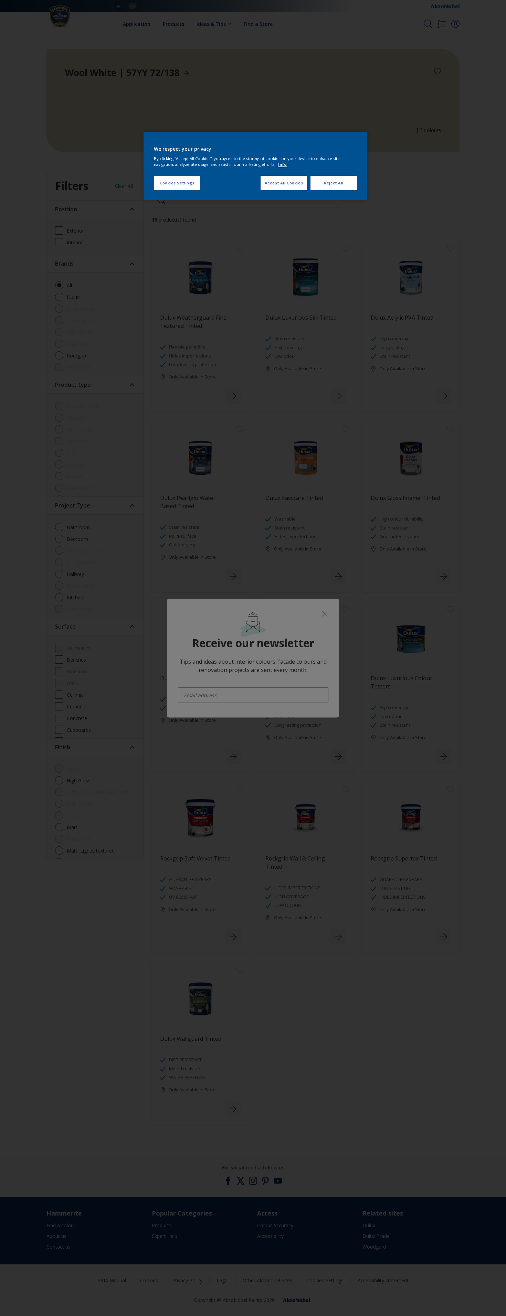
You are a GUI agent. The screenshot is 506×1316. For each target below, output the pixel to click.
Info (282, 164)
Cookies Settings (177, 182)
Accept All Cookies (284, 182)
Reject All (334, 182)
